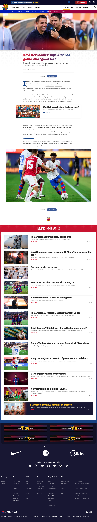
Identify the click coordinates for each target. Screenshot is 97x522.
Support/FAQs (51, 495)
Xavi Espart (15, 486)
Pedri (27, 483)
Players (49, 11)
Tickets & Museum (15, 7)
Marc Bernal (28, 495)
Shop (24, 7)
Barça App (50, 491)
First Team (67, 7)
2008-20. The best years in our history (82, 485)
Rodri (27, 498)
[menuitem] (93, 1)
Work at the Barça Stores (64, 492)
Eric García (15, 498)
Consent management (76, 516)
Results (34, 11)
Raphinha (39, 483)
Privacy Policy (43, 516)
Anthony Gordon (40, 488)
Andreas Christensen (15, 490)
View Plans (82, 2)
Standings (41, 11)
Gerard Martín (16, 493)
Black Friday (51, 503)
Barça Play (37, 7)
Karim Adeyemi (40, 491)
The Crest (63, 486)
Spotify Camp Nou (65, 481)
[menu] (93, 2)
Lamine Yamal (40, 481)
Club (72, 7)
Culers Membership (51, 482)
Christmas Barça (51, 505)
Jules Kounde (16, 495)
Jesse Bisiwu (40, 493)
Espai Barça (78, 7)
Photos (56, 11)
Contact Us (61, 516)
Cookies (49, 516)
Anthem (62, 488)
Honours (63, 11)
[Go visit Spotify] (46, 453)
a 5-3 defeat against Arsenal (54, 86)
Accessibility (54, 516)
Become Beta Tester (51, 499)
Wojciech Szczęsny (3, 482)
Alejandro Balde (16, 481)
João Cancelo (16, 500)
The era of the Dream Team (81, 488)
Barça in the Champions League (82, 498)
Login (71, 2)
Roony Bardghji (40, 486)
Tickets (27, 11)
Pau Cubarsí (16, 483)
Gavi (27, 481)
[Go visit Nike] (16, 453)
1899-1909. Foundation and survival (81, 494)
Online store (51, 493)
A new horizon (78, 481)
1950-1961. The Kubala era (80, 491)
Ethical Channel (64, 483)
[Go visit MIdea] (77, 453)
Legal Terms (36, 516)
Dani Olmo (28, 493)
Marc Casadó (29, 488)
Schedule (20, 11)
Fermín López (29, 486)
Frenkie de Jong (29, 491)
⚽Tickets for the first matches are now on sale (25, 2)
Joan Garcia (3, 486)
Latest (13, 11)
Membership (30, 7)
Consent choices (86, 516)
